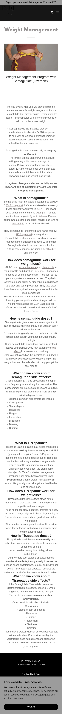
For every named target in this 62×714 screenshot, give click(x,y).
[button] (58, 12)
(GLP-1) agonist (14, 205)
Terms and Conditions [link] (31, 664)
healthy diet (49, 249)
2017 (39, 209)
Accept (31, 707)
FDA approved (24, 234)
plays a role (48, 267)
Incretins (38, 271)
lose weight (18, 223)
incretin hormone (28, 267)
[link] (8, 12)
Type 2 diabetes (38, 216)
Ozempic (40, 212)
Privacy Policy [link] (31, 661)
